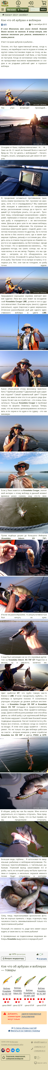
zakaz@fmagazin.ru (40, 1042)
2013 (15, 14)
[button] (3, 1050)
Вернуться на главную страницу (25, 1030)
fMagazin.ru (3, 14)
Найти (43, 9)
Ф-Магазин (14, 1042)
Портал (23, 9)
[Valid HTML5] (35, 1057)
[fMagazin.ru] (4, 3)
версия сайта (42, 1063)
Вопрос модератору (14, 959)
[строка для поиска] (35, 9)
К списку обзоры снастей (25, 1028)
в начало (43, 958)
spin (5, 24)
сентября (23, 14)
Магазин (11, 9)
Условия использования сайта (12, 1044)
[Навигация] (3, 9)
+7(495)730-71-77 (39, 1046)
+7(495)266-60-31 (39, 1051)
